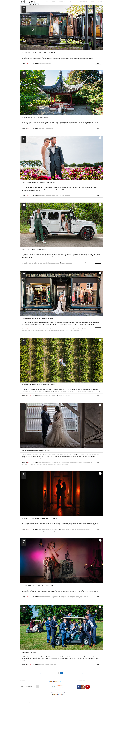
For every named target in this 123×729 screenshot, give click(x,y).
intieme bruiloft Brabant (30, 464)
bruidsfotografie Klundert (68, 462)
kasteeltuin (39, 464)
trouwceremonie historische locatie (63, 597)
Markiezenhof (55, 329)
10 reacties (100, 405)
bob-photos (36, 702)
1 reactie (100, 7)
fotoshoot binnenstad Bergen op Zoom (71, 596)
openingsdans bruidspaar (53, 263)
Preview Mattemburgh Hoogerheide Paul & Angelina (40, 518)
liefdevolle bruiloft (33, 263)
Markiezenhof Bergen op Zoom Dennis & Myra (37, 318)
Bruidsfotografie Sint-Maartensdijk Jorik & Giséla (39, 183)
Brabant (41, 262)
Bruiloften (62, 1)
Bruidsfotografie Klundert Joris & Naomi (36, 450)
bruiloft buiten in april (79, 462)
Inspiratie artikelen (51, 664)
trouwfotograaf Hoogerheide (52, 531)
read (98, 63)
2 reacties (100, 137)
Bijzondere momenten (29, 652)
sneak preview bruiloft (48, 597)
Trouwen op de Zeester (64, 195)
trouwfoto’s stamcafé (79, 330)
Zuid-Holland (50, 128)
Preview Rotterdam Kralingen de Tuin (35, 117)
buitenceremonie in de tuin (79, 262)
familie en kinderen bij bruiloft (78, 329)
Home (46, 1)
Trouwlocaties (83, 1)
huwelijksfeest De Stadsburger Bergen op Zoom (39, 330)
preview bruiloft (87, 529)
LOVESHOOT (72, 1)
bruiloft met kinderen (67, 262)
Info (92, 1)
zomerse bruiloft (63, 531)
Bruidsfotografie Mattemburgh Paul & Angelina (38, 249)
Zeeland (49, 63)
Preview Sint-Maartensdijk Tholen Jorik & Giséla (38, 385)
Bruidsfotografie (43, 63)
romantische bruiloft (27, 531)
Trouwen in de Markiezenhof (66, 330)
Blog (53, 1)
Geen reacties (100, 273)
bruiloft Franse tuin (66, 329)
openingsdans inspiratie (27, 597)
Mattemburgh (55, 262)
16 (77, 673)
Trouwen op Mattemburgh (66, 263)
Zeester (53, 195)
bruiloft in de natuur (66, 529)
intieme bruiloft (84, 596)
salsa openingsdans (55, 330)
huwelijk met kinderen (77, 529)
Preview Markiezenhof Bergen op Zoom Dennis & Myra (40, 585)
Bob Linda (29, 63)
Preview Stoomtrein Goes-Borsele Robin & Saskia (38, 52)
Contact (100, 1)
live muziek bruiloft (42, 263)
